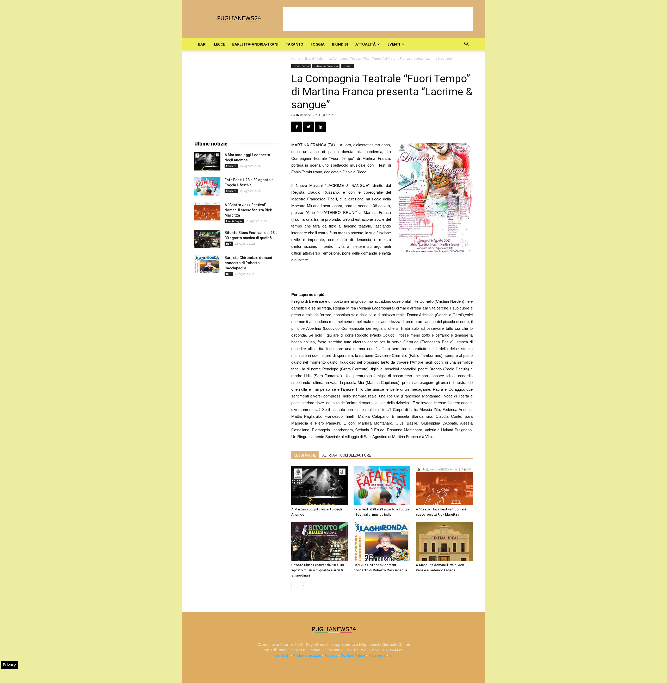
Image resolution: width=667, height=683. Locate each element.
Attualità (365, 44)
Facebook (377, 655)
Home (295, 58)
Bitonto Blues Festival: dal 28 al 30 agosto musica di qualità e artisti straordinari (317, 570)
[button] (466, 44)
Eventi (393, 44)
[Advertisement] (378, 19)
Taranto (294, 44)
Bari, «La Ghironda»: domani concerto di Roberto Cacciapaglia (248, 263)
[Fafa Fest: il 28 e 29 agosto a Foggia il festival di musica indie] (382, 485)
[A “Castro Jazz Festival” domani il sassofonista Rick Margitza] (444, 485)
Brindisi (340, 44)
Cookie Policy (353, 655)
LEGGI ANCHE (305, 455)
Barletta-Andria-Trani (255, 44)
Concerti (231, 166)
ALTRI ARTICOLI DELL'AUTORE (346, 455)
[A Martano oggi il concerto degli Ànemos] (319, 485)
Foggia (318, 44)
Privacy (330, 655)
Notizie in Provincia (325, 66)
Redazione (303, 115)
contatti (282, 655)
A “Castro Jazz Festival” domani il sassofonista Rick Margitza (248, 210)
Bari (202, 44)
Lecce (219, 44)
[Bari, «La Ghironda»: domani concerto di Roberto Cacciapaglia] (382, 541)
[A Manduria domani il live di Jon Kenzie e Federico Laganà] (444, 541)
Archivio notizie (307, 655)
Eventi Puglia (314, 58)
